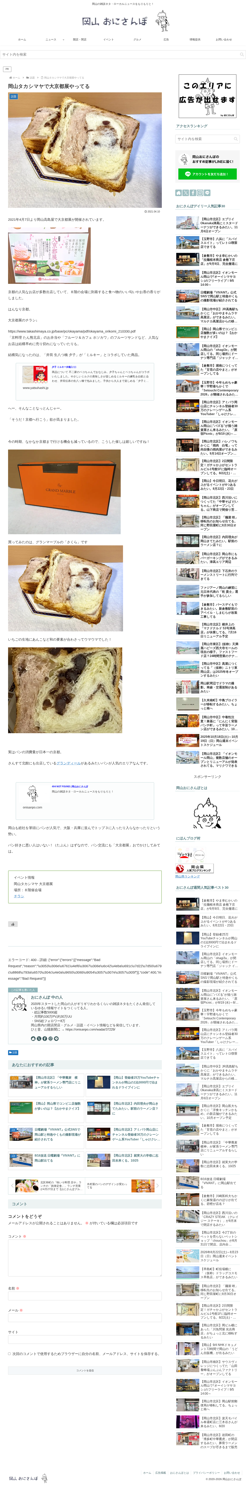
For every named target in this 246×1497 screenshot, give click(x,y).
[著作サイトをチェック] (33, 1038)
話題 (14, 1052)
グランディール (69, 763)
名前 (13, 1288)
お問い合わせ (232, 1472)
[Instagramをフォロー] (50, 1038)
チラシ (19, 896)
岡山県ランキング (187, 876)
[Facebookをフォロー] (44, 1038)
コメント (17, 1236)
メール (15, 1310)
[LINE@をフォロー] (56, 1038)
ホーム (147, 1472)
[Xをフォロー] (39, 1038)
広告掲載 (160, 1472)
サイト (13, 1332)
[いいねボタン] (13, 924)
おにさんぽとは (179, 1472)
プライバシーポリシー (206, 1472)
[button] (242, 54)
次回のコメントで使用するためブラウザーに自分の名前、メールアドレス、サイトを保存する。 (86, 1354)
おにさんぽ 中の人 (47, 997)
